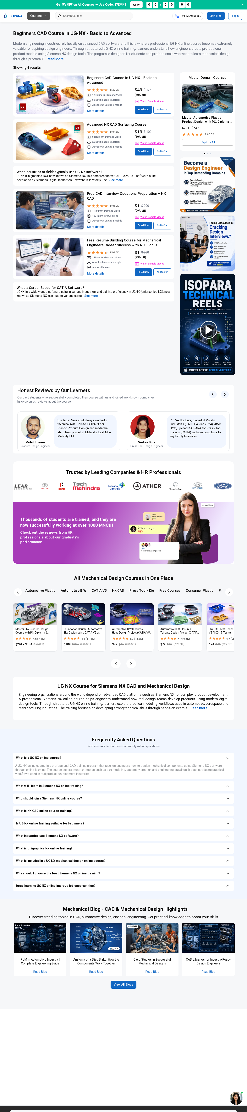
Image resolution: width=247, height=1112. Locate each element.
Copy (136, 4)
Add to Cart (162, 109)
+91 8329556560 (190, 15)
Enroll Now (143, 109)
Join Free (216, 15)
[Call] (177, 16)
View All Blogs (123, 984)
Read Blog (40, 972)
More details (96, 111)
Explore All (208, 142)
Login (235, 15)
